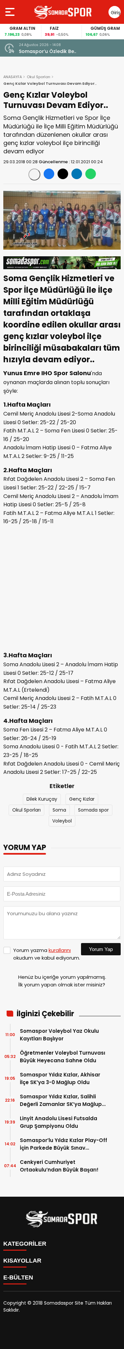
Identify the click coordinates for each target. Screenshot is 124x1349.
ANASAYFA (12, 76)
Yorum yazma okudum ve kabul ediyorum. (46, 954)
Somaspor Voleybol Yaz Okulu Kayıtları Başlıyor (59, 1034)
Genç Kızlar (82, 799)
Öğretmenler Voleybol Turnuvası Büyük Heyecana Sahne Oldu (62, 1056)
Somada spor (93, 810)
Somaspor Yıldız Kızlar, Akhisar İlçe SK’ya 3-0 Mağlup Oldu (60, 1078)
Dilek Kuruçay (41, 799)
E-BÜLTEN (18, 1277)
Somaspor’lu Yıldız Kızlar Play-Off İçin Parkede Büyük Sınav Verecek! (63, 1144)
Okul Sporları (38, 76)
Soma (59, 810)
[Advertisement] (62, 588)
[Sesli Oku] (34, 174)
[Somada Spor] (63, 12)
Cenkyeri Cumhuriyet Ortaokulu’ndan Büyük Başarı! (59, 1166)
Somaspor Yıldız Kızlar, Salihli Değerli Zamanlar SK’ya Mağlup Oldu (61, 1100)
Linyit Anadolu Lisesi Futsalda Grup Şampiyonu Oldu (58, 1122)
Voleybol (62, 821)
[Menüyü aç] (10, 12)
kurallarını (60, 950)
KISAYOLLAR (22, 1260)
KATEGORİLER (24, 1243)
